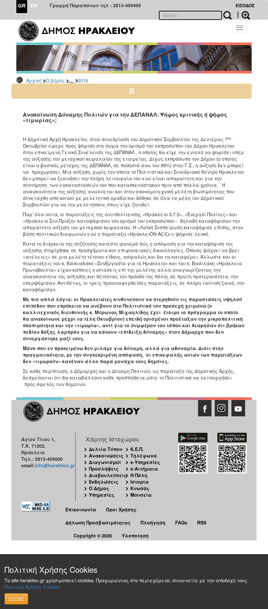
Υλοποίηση (135, 535)
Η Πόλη (138, 475)
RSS (201, 522)
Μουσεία (141, 494)
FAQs (181, 522)
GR (21, 5)
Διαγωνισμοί (105, 462)
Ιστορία (139, 481)
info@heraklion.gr (55, 465)
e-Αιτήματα (144, 468)
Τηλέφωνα (143, 455)
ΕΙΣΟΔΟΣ (245, 5)
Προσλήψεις (104, 468)
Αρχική (34, 80)
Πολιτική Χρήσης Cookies (32, 587)
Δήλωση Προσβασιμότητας (98, 522)
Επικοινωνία (80, 509)
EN (33, 5)
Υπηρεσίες (101, 494)
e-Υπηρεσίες (145, 462)
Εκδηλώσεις (103, 481)
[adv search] (244, 14)
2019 (83, 80)
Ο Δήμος (55, 80)
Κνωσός (139, 488)
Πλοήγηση (153, 522)
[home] (80, 31)
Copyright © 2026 (93, 535)
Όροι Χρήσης (121, 509)
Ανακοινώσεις (106, 455)
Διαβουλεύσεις (108, 475)
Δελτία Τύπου (106, 449)
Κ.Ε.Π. (136, 449)
